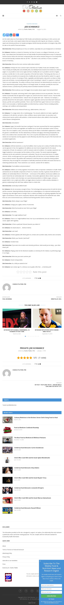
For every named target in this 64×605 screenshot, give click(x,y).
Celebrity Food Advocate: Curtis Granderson (29, 448)
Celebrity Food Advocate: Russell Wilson (27, 508)
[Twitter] (29, 2)
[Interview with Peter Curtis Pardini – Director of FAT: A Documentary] (47, 318)
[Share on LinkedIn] (38, 278)
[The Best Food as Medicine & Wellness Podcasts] (7, 440)
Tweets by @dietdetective (9, 405)
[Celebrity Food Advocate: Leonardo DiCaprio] (7, 490)
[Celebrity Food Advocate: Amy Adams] (7, 470)
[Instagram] (31, 2)
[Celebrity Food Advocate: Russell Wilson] (7, 510)
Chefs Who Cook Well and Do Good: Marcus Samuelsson (32, 498)
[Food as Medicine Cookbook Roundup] (7, 430)
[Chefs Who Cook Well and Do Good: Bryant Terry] (7, 480)
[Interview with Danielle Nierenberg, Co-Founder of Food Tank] (16, 318)
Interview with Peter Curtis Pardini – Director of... (47, 330)
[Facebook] (27, 2)
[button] (4, 322)
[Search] (61, 15)
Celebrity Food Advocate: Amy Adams (26, 468)
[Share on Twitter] (36, 278)
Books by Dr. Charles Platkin (10, 568)
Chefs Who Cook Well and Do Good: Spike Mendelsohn (32, 458)
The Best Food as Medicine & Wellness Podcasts (30, 438)
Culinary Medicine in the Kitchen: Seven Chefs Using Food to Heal (36, 417)
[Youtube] (36, 2)
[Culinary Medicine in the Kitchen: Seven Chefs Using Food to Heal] (7, 420)
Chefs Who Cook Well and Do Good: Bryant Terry (30, 478)
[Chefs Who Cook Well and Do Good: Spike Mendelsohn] (7, 460)
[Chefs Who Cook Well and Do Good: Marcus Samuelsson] (7, 500)
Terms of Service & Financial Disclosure (13, 549)
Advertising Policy (7, 553)
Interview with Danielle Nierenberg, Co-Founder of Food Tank (17, 330)
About (4, 546)
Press (4, 564)
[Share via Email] (40, 278)
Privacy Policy (6, 557)
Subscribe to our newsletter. (10, 560)
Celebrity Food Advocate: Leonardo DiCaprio (29, 488)
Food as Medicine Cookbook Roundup (26, 428)
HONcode (47, 534)
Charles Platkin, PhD (29, 29)
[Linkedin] (34, 2)
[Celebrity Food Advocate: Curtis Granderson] (7, 450)
